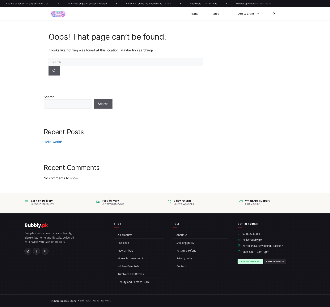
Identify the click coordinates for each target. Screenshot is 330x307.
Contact (181, 266)
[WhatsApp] (45, 251)
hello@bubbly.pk (252, 239)
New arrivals (125, 250)
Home (194, 13)
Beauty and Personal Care (134, 282)
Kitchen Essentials (128, 266)
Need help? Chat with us (202, 3)
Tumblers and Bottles (131, 274)
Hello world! (53, 142)
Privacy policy (184, 258)
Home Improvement (130, 258)
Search (49, 97)
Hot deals (123, 242)
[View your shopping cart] (274, 13)
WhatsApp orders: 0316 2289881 (253, 3)
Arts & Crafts (246, 13)
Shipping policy (185, 242)
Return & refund (186, 250)
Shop (216, 13)
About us (181, 235)
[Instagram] (27, 251)
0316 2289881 (251, 234)
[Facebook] (36, 251)
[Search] (54, 71)
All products (125, 235)
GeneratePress (102, 300)
